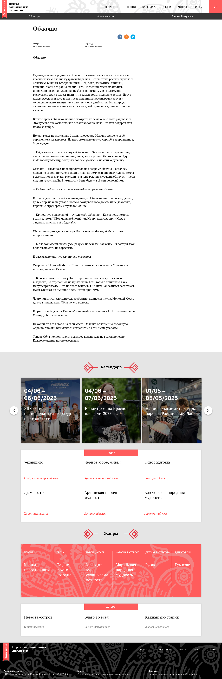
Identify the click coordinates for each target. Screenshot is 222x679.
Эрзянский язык (105, 16)
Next (208, 410)
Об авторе (34, 16)
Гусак (150, 564)
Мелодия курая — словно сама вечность (97, 572)
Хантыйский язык (36, 513)
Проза (60, 552)
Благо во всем (97, 617)
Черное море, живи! (102, 462)
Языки (111, 452)
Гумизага (183, 564)
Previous (14, 410)
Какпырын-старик (162, 617)
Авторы (111, 606)
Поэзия (28, 552)
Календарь (111, 367)
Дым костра (35, 492)
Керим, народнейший (37, 567)
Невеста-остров (38, 617)
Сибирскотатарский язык (41, 478)
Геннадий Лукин (34, 626)
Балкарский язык (155, 478)
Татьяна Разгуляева (41, 46)
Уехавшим (33, 462)
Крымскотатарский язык (101, 478)
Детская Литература (182, 16)
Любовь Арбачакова (157, 626)
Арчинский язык (94, 513)
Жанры (111, 533)
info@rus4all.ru (189, 673)
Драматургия (183, 552)
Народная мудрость (128, 552)
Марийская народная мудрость (126, 569)
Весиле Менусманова (97, 626)
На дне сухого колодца (64, 569)
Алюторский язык (156, 513)
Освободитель (157, 462)
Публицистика (95, 552)
